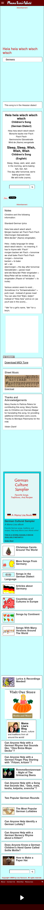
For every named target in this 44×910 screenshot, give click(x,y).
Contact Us (11, 882)
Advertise (20, 882)
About (3, 882)
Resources (29, 882)
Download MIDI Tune (16, 362)
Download (9, 388)
